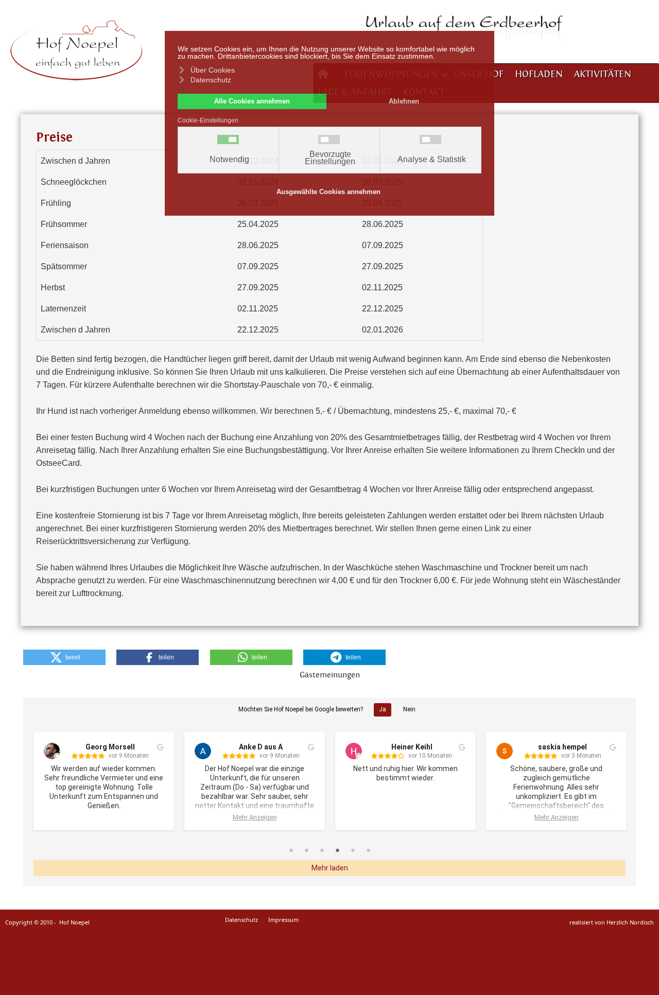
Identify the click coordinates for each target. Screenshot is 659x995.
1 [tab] (291, 850)
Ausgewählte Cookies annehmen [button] (328, 192)
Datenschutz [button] (210, 80)
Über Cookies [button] (212, 70)
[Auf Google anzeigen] (160, 747)
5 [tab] (353, 850)
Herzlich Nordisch (630, 922)
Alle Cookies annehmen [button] (252, 101)
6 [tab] (368, 850)
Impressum (283, 919)
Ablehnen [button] (404, 101)
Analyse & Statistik (431, 159)
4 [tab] (337, 850)
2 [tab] (306, 850)
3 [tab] (322, 850)
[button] (64, 657)
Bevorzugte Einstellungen (330, 158)
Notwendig (229, 159)
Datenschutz (241, 919)
